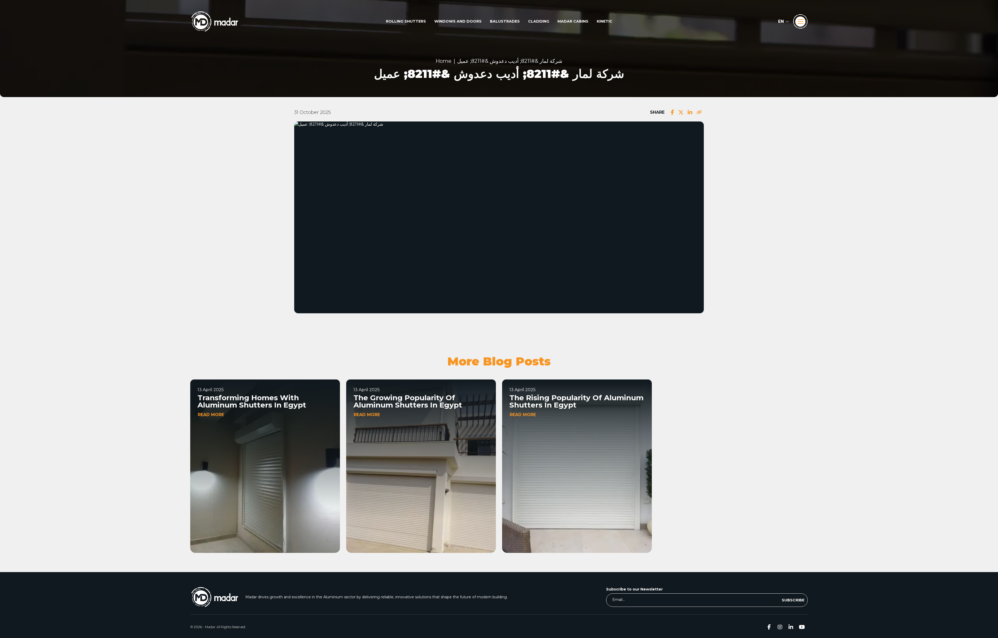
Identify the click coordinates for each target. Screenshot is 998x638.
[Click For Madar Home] (214, 21)
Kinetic (604, 21)
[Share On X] (681, 112)
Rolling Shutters (406, 21)
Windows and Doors (458, 21)
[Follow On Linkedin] (791, 627)
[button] (783, 21)
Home (443, 61)
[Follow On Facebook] (769, 627)
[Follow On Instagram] (780, 627)
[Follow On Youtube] (802, 627)
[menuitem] (406, 21)
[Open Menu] (800, 21)
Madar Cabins (572, 21)
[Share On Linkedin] (690, 112)
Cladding (538, 21)
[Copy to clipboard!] (699, 112)
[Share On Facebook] (672, 112)
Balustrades (505, 21)
